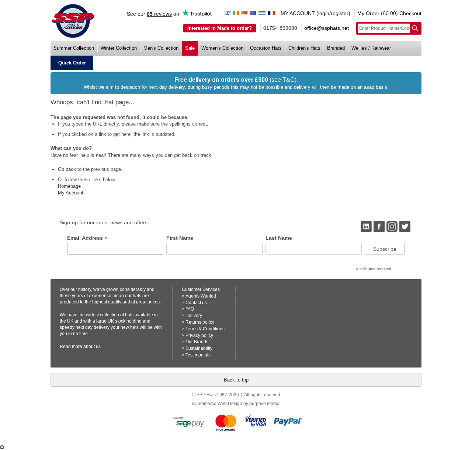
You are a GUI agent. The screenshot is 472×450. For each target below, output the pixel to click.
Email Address (87, 238)
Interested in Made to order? (219, 28)
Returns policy (199, 322)
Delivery (193, 315)
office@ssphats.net (326, 28)
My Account (70, 193)
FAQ (189, 309)
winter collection (119, 48)
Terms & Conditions (205, 328)
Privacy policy (199, 335)
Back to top (236, 380)
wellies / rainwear (371, 48)
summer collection (73, 48)
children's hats (304, 48)
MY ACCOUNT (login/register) (315, 13)
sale (190, 48)
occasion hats (266, 48)
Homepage (69, 186)
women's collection (222, 48)
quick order (72, 63)
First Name (179, 238)
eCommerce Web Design (217, 403)
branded (336, 48)
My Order (368, 13)
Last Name (279, 238)
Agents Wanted (200, 296)
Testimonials (198, 355)
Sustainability (198, 348)
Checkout (410, 13)
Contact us (196, 302)
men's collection (160, 48)
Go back (67, 169)
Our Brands (196, 341)
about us (92, 346)
